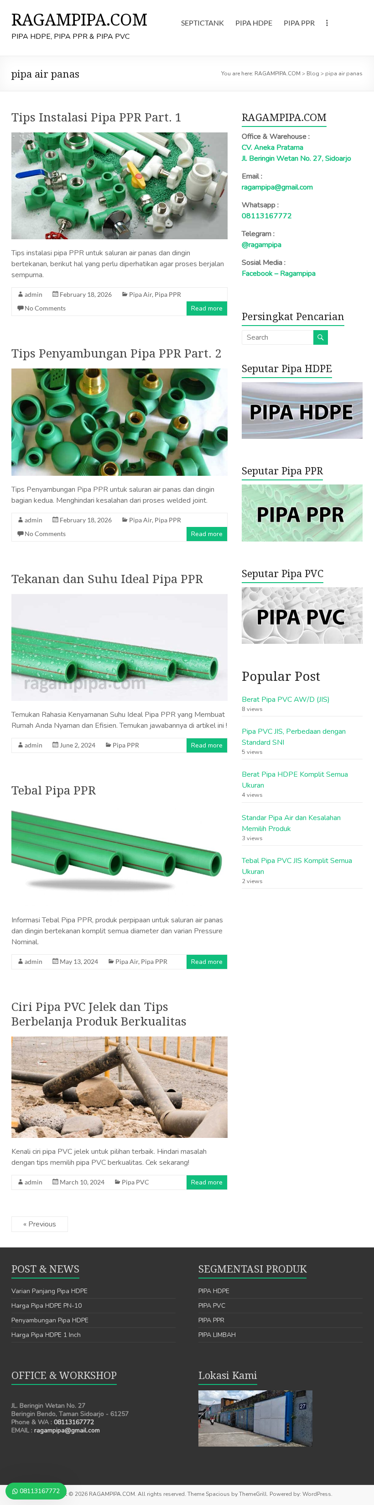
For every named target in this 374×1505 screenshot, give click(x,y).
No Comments (45, 308)
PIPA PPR (299, 22)
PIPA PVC (211, 1305)
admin (33, 294)
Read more (207, 308)
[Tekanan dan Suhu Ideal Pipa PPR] (119, 599)
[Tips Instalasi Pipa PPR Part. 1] (119, 137)
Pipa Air (140, 294)
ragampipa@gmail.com (277, 187)
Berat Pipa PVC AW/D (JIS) (286, 700)
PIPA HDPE (253, 22)
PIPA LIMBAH (217, 1335)
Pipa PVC (135, 1182)
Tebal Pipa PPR (53, 790)
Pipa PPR (168, 294)
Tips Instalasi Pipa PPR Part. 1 (96, 117)
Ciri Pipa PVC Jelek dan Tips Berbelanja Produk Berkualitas (99, 1013)
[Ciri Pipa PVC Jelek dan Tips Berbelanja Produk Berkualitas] (119, 1041)
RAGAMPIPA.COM (79, 19)
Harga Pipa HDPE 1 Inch (46, 1335)
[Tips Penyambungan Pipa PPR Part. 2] (119, 373)
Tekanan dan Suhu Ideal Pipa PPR (107, 578)
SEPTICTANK (202, 22)
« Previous (39, 1224)
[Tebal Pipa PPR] (119, 810)
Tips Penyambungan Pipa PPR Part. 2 (116, 353)
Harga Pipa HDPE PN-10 (46, 1305)
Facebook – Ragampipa (279, 273)
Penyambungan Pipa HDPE (49, 1320)
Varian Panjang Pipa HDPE (49, 1291)
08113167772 (267, 216)
